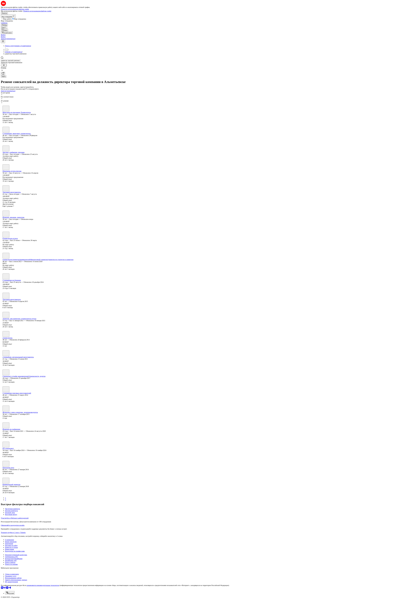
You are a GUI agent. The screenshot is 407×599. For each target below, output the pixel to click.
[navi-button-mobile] (3, 41)
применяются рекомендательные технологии (43, 585)
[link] (4, 30)
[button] (3, 35)
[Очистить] (4, 65)
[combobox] (10, 60)
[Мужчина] (6, 108)
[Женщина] (6, 188)
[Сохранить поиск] (3, 73)
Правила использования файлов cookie (37, 11)
